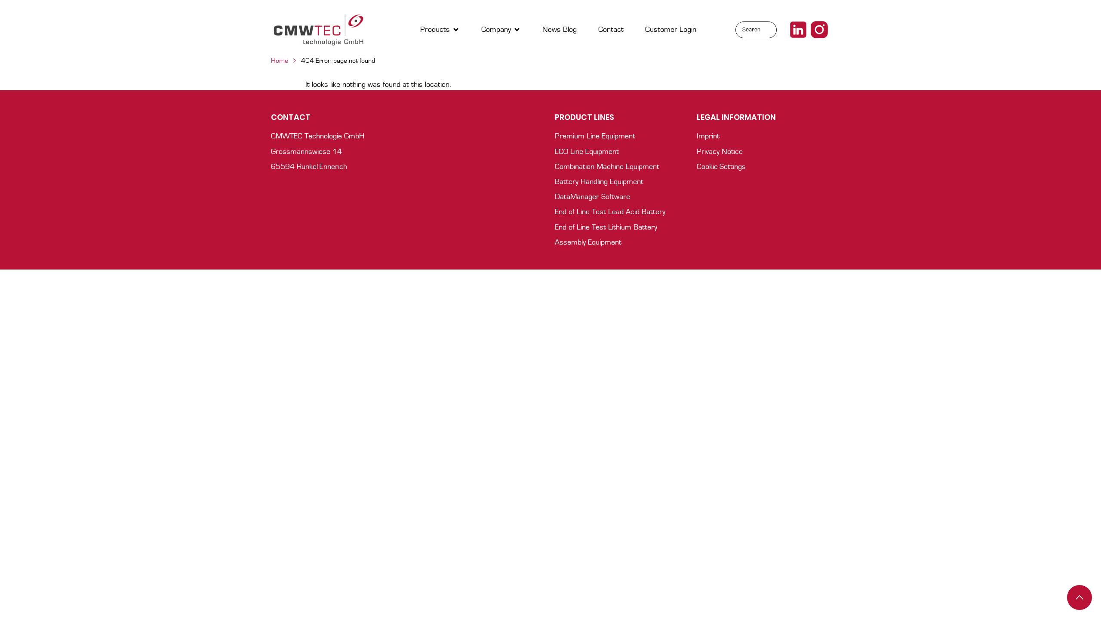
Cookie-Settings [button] (721, 167)
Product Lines (584, 117)
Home (279, 60)
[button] (440, 30)
